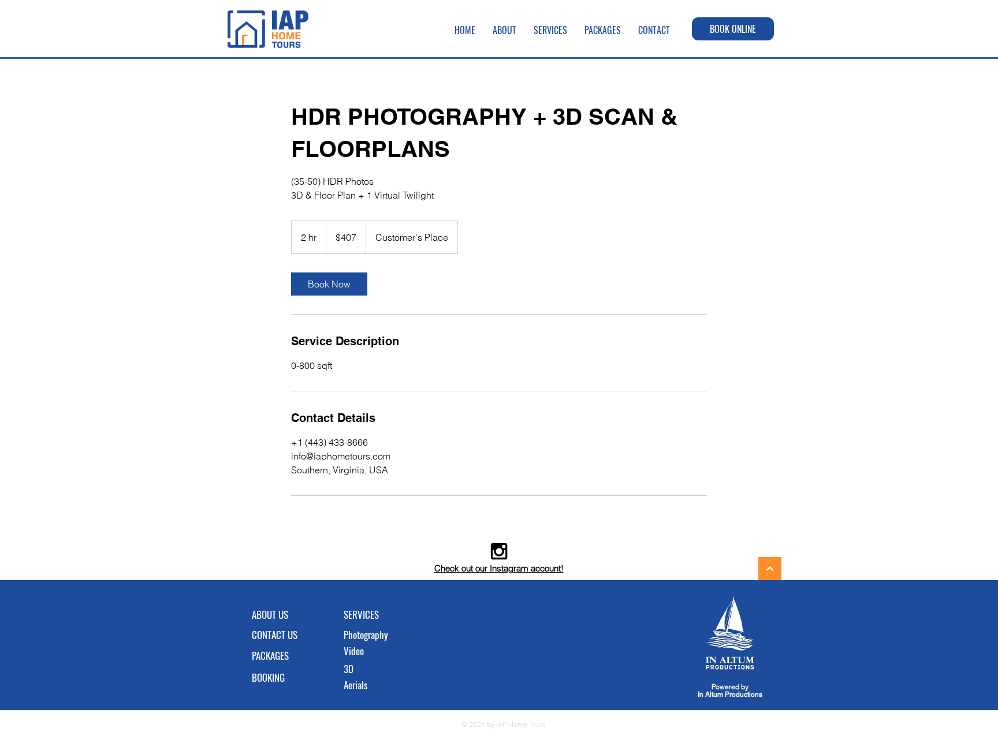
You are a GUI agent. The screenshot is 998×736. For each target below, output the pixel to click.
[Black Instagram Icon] (499, 551)
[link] (329, 284)
